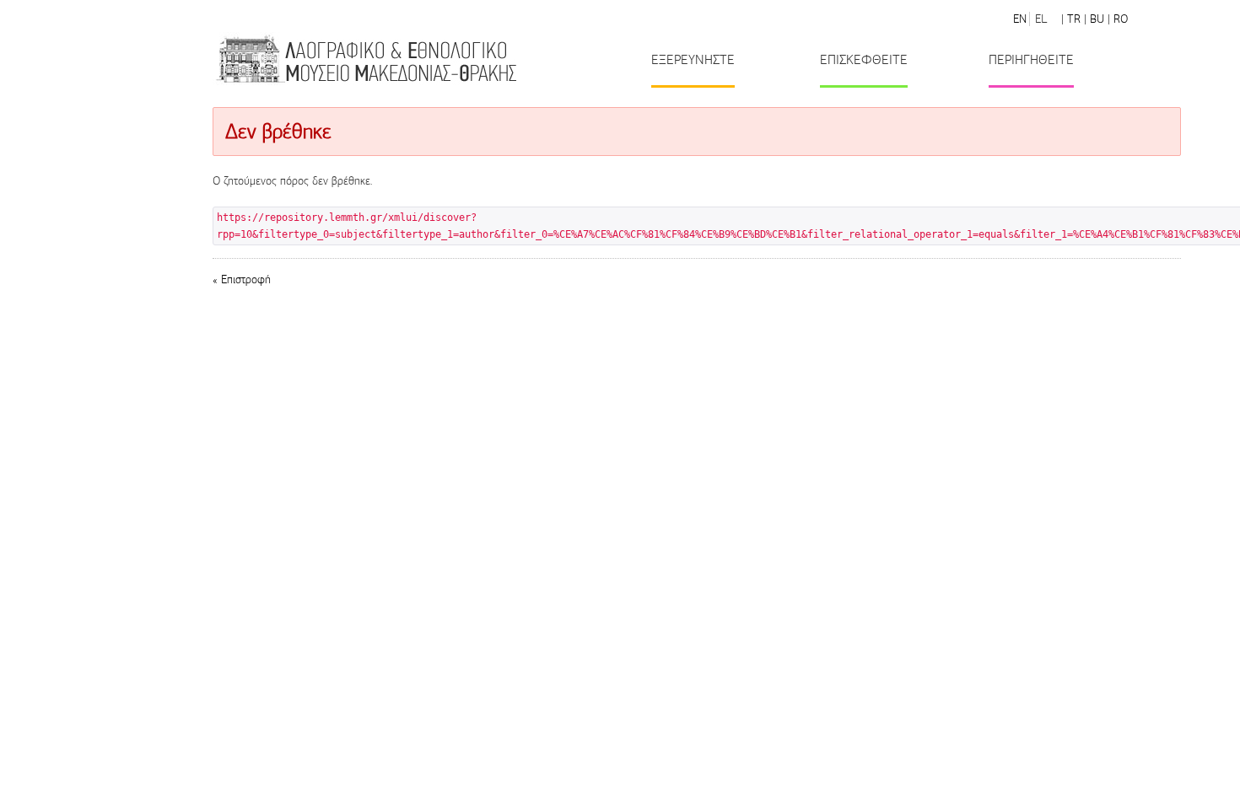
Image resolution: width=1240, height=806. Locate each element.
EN (1020, 19)
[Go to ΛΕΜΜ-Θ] (365, 58)
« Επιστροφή (242, 279)
